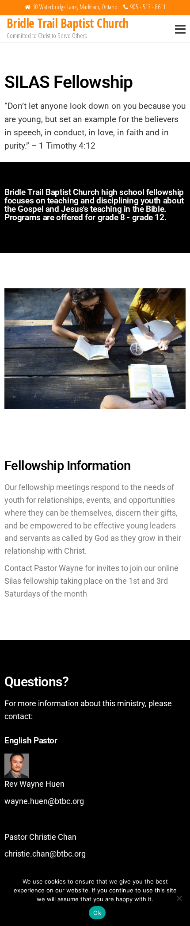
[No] (179, 898)
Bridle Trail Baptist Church (68, 23)
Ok (97, 912)
